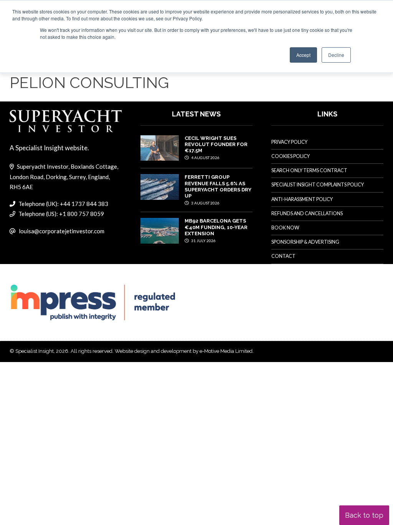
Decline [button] (336, 55)
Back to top (364, 515)
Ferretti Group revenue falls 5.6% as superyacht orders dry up (218, 186)
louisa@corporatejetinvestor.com (61, 231)
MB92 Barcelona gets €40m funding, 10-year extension (216, 227)
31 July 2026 (203, 240)
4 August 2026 (205, 157)
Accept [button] (303, 55)
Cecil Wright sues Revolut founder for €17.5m (216, 144)
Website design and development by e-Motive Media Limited (184, 351)
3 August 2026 (205, 203)
